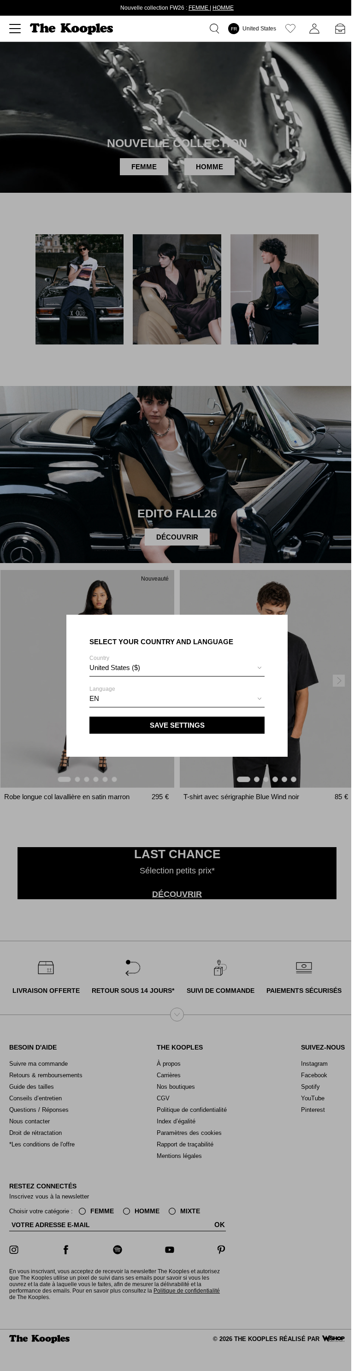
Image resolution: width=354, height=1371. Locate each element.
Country (114, 663)
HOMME (223, 8)
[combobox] (177, 669)
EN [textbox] (94, 698)
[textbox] (177, 667)
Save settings (177, 725)
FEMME (199, 8)
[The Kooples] (72, 28)
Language (102, 694)
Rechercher (216, 29)
